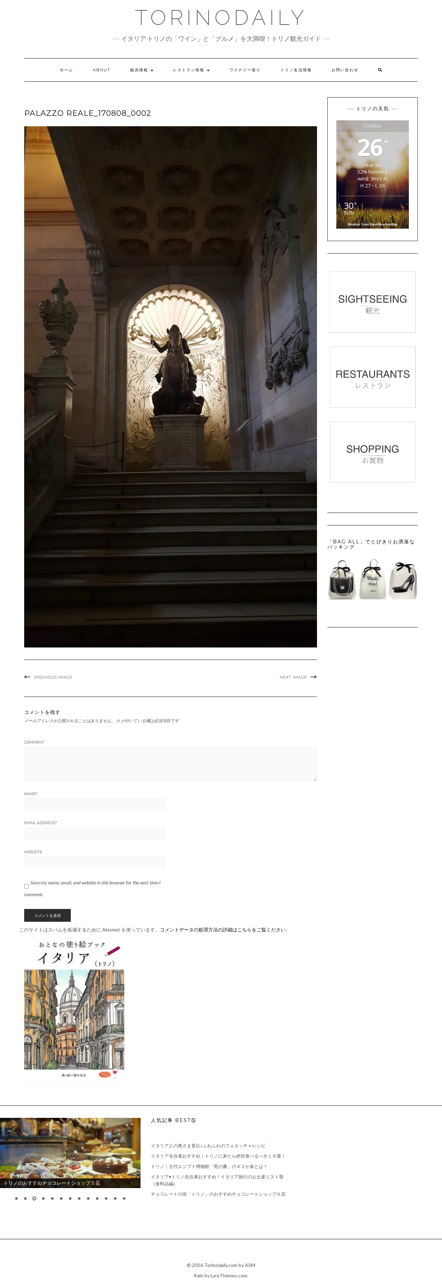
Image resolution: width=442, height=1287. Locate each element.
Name (31, 793)
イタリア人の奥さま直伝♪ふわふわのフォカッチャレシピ (208, 1145)
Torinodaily (221, 18)
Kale (198, 1275)
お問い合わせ (345, 69)
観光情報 (140, 69)
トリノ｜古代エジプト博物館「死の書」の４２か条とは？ (209, 1166)
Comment (34, 742)
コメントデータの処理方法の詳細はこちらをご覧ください (223, 929)
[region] (70, 1164)
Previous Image (53, 677)
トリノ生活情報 (296, 69)
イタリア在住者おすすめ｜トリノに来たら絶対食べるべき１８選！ (218, 1156)
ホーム (66, 69)
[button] (170, 386)
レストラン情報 (189, 69)
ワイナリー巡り (245, 69)
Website (33, 851)
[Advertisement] (371, 1166)
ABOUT (101, 69)
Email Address (40, 822)
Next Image (293, 677)
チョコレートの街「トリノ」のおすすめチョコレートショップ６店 (218, 1194)
